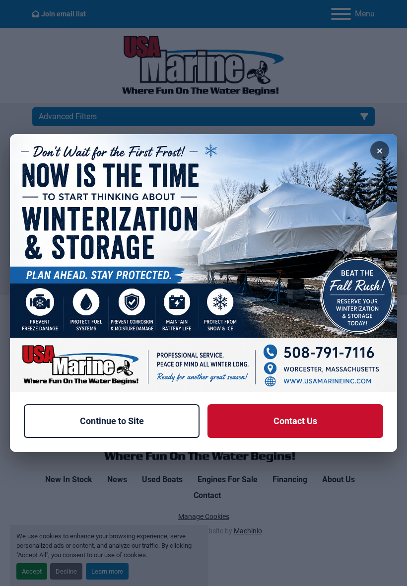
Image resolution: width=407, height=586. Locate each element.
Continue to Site (112, 421)
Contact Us (295, 421)
